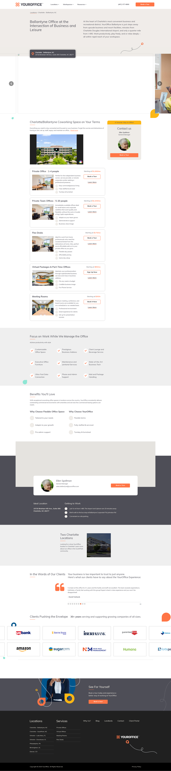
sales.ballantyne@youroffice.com (67, 486)
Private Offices (61, 728)
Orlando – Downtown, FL (38, 740)
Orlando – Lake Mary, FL (38, 736)
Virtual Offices (61, 732)
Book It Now (92, 302)
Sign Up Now (92, 272)
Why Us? (87, 721)
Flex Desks (60, 740)
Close (139, 12)
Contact (121, 721)
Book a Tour (92, 176)
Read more (74, 130)
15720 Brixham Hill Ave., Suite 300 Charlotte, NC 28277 (46, 510)
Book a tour (98, 702)
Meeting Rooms (61, 736)
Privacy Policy (136, 767)
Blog (97, 721)
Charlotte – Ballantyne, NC (38, 728)
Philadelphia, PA (35, 744)
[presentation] (11, 83)
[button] (85, 463)
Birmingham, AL (35, 748)
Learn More (128, 12)
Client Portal (134, 721)
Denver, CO (33, 752)
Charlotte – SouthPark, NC (38, 732)
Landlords (108, 721)
